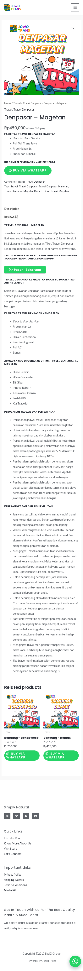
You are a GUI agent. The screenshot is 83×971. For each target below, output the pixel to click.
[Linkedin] (35, 816)
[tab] (41, 209)
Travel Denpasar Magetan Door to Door (27, 191)
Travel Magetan (60, 191)
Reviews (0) (11, 216)
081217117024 (46, 162)
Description (11, 208)
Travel (17, 103)
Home (7, 103)
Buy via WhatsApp (30, 170)
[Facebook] (26, 816)
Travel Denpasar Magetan (53, 186)
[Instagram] (7, 816)
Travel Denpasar (32, 103)
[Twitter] (16, 816)
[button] (73, 961)
